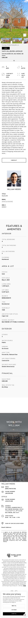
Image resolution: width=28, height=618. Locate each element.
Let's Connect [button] (14, 472)
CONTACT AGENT (14, 212)
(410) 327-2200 (9, 501)
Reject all (14, 605)
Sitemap (21, 585)
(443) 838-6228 (9, 493)
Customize (14, 609)
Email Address (6, 527)
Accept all (14, 613)
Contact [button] (14, 160)
